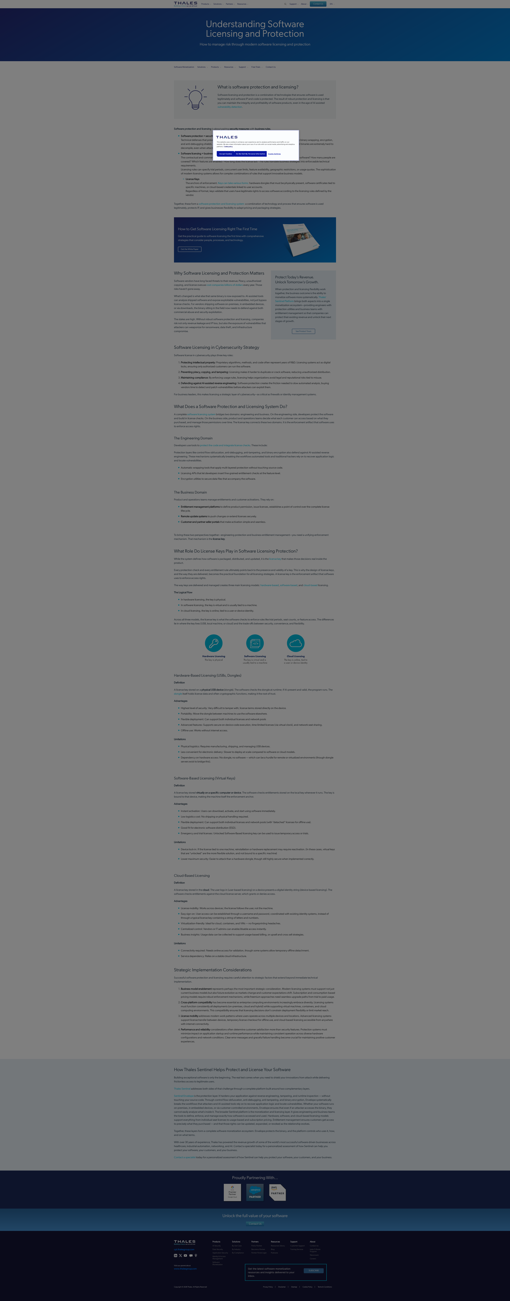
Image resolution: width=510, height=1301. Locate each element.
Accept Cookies (225, 154)
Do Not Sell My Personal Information (250, 154)
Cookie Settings (274, 154)
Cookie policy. (228, 146)
